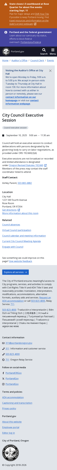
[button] (44, 51)
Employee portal (10, 427)
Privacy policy (9, 408)
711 (12, 304)
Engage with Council (12, 246)
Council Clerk (37, 60)
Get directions (9, 209)
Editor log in (8, 432)
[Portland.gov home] (13, 51)
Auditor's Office (19, 60)
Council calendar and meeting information (24, 235)
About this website (12, 421)
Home (5, 60)
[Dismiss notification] (50, 70)
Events (50, 60)
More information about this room (20, 213)
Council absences (11, 224)
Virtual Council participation (16, 230)
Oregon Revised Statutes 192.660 (26, 165)
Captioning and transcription (17, 402)
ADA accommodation (13, 397)
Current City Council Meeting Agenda (21, 241)
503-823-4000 (38, 300)
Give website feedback (20, 261)
